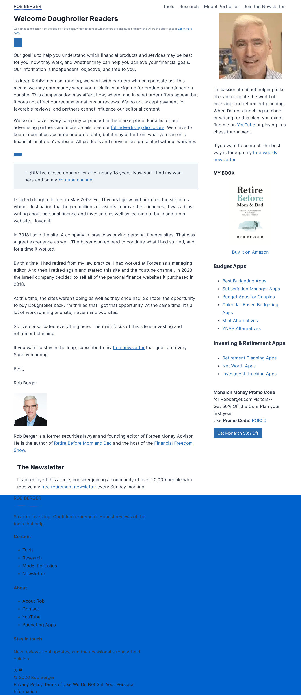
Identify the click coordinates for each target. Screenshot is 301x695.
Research (189, 6)
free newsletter (129, 347)
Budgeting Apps (39, 624)
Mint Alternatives (240, 320)
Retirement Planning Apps (249, 358)
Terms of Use (58, 684)
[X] (15, 670)
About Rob (33, 601)
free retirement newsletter (68, 486)
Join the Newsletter (264, 6)
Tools (168, 6)
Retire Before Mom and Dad (83, 443)
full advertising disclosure (137, 127)
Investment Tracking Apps (249, 373)
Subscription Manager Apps (251, 288)
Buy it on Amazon (250, 252)
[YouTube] (20, 670)
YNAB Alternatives (241, 328)
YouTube (246, 124)
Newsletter (33, 573)
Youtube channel (75, 180)
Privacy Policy (28, 684)
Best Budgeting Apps (244, 281)
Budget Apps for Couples (248, 296)
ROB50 (259, 420)
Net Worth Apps (239, 366)
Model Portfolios (221, 6)
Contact (30, 609)
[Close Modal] (18, 42)
